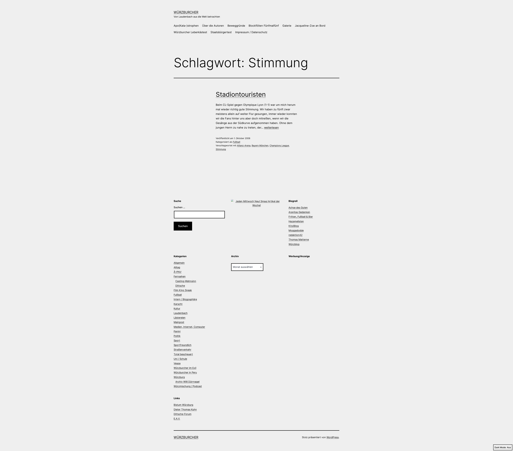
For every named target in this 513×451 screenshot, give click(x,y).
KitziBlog (294, 225)
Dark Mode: (500, 447)
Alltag (177, 267)
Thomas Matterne (299, 239)
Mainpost (179, 322)
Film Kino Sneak (183, 290)
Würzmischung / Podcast (188, 386)
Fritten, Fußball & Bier (301, 216)
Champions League (279, 145)
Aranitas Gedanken (299, 212)
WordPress (333, 437)
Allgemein (179, 262)
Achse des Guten (298, 207)
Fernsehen (180, 276)
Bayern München (260, 145)
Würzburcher (186, 12)
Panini (177, 331)
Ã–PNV (177, 271)
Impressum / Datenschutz (251, 32)
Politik (177, 336)
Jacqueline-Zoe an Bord (310, 25)
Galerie (286, 25)
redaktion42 (295, 235)
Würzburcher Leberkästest (190, 32)
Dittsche (180, 285)
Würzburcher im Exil (185, 367)
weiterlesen (271, 127)
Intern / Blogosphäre (185, 299)
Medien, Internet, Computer (189, 326)
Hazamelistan (296, 221)
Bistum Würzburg (183, 404)
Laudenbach (181, 313)
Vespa (177, 363)
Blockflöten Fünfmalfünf (264, 25)
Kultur (177, 308)
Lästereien (179, 317)
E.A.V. (177, 418)
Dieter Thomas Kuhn (185, 409)
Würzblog (294, 244)
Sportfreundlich (182, 345)
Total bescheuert (183, 354)
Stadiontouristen (241, 94)
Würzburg (179, 377)
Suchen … (179, 207)
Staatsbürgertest (221, 32)
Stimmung (221, 149)
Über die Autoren (213, 25)
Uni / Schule (180, 358)
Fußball (236, 142)
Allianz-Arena (243, 145)
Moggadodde (296, 230)
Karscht (178, 304)
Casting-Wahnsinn (185, 281)
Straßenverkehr (182, 349)
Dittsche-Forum (182, 414)
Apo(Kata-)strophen (186, 25)
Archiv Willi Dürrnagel (187, 381)
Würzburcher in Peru (185, 372)
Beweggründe (236, 25)
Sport (177, 340)
